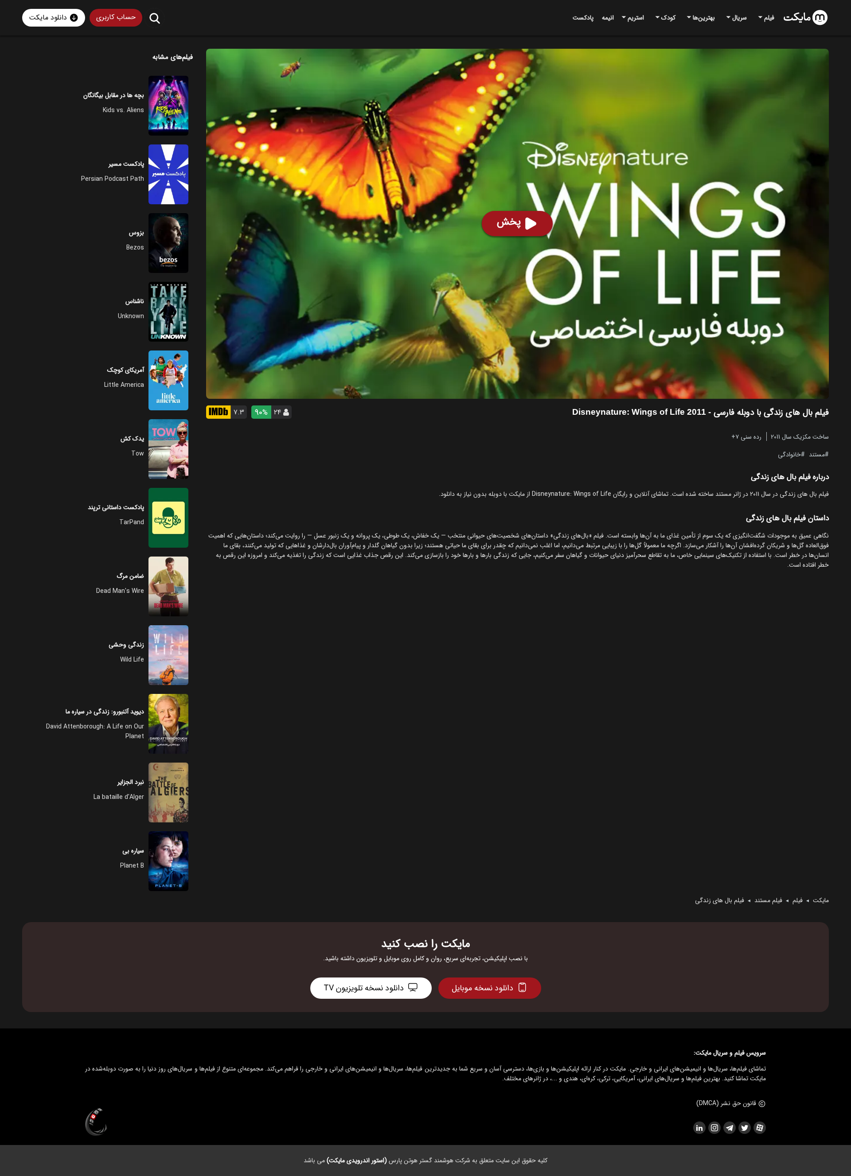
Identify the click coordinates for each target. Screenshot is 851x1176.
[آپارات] (759, 1127)
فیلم (797, 900)
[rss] (699, 1127)
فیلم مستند (768, 900)
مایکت (821, 900)
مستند (817, 454)
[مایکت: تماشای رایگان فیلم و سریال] (805, 18)
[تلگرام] (729, 1127)
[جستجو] (154, 18)
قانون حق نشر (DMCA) (726, 1103)
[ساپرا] (96, 1122)
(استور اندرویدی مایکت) (357, 1160)
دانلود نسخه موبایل (482, 988)
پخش (509, 222)
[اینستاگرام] (714, 1127)
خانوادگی (789, 454)
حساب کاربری (116, 17)
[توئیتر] (744, 1127)
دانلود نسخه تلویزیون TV (364, 988)
